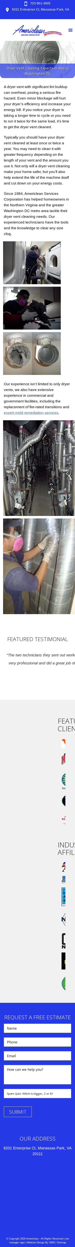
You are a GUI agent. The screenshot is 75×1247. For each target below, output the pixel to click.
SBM (52, 1242)
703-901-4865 (40, 3)
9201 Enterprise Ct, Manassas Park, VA (40, 9)
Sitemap (61, 1242)
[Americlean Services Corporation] (37, 31)
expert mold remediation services (31, 413)
